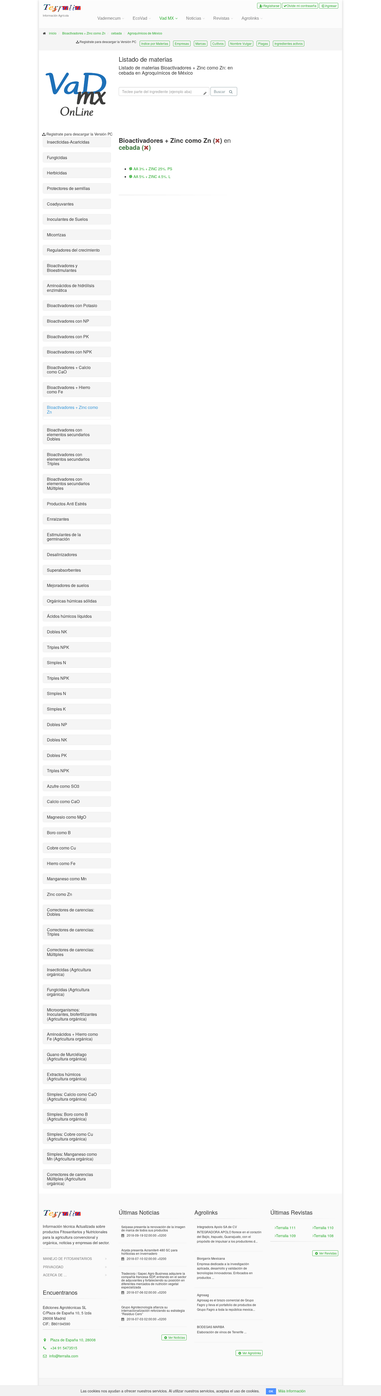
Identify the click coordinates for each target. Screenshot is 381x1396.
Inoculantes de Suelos (67, 219)
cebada (116, 33)
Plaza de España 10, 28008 (72, 1339)
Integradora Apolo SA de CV (217, 1226)
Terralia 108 (324, 1235)
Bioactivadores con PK (68, 336)
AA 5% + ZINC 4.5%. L (151, 176)
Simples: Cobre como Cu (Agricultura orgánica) (70, 1136)
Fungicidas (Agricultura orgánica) (68, 992)
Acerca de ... (55, 1274)
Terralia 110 (324, 1227)
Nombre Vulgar (241, 43)
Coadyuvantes (60, 204)
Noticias (193, 18)
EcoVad (140, 18)
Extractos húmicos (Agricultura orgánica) (67, 1076)
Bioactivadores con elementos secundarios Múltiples (68, 483)
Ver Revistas (328, 1253)
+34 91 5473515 (63, 1347)
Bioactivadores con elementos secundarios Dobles (68, 434)
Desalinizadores (62, 554)
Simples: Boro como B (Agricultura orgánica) (67, 1116)
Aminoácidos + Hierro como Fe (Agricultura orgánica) (72, 1036)
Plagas (263, 43)
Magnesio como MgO (66, 817)
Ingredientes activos (288, 43)
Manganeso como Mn (67, 879)
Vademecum (109, 18)
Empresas (182, 43)
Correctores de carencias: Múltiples (70, 952)
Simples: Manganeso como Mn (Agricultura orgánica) (72, 1156)
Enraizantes (58, 519)
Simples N (56, 662)
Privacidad (53, 1266)
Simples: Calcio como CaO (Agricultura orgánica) (72, 1096)
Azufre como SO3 (63, 786)
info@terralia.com (63, 1355)
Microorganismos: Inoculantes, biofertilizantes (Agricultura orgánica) (72, 1014)
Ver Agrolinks (251, 1353)
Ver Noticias (176, 1337)
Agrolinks (250, 18)
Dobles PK (57, 755)
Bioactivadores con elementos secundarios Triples (68, 458)
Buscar (219, 91)
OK (271, 1391)
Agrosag (203, 1295)
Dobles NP (57, 724)
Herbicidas (57, 173)
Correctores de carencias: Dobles (70, 912)
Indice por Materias (154, 43)
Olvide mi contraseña (301, 5)
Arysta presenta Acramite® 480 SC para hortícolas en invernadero (149, 1252)
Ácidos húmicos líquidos (69, 616)
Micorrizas (56, 235)
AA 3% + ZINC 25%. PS (152, 168)
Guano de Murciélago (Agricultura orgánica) (67, 1056)
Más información (292, 1390)
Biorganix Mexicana (211, 1258)
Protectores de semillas (68, 188)
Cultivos (218, 43)
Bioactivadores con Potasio (72, 305)
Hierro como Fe (61, 863)
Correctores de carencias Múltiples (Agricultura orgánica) (70, 1178)
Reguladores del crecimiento (73, 250)
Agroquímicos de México (145, 33)
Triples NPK (58, 647)
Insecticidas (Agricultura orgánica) (69, 972)
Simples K (56, 709)
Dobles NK (57, 632)
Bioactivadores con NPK (69, 352)
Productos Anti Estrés (67, 504)
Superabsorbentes (64, 570)
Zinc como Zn (59, 894)
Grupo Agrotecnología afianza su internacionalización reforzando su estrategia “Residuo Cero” (153, 1310)
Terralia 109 (286, 1235)
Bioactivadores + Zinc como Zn (83, 33)
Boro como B (59, 832)
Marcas (200, 43)
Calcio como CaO (63, 801)
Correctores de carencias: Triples (70, 932)
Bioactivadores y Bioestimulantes (62, 268)
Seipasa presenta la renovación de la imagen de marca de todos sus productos (153, 1228)
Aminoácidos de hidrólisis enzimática (70, 287)
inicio (53, 33)
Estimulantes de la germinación (64, 537)
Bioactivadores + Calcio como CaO (69, 369)
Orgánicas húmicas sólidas (72, 601)
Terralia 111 (286, 1227)
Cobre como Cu (61, 848)
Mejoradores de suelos (68, 585)
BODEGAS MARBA (210, 1326)
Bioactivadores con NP (68, 321)
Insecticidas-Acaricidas (68, 142)
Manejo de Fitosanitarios (67, 1258)
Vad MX (166, 18)
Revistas (221, 18)
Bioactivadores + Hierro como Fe (68, 389)
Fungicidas (57, 157)
